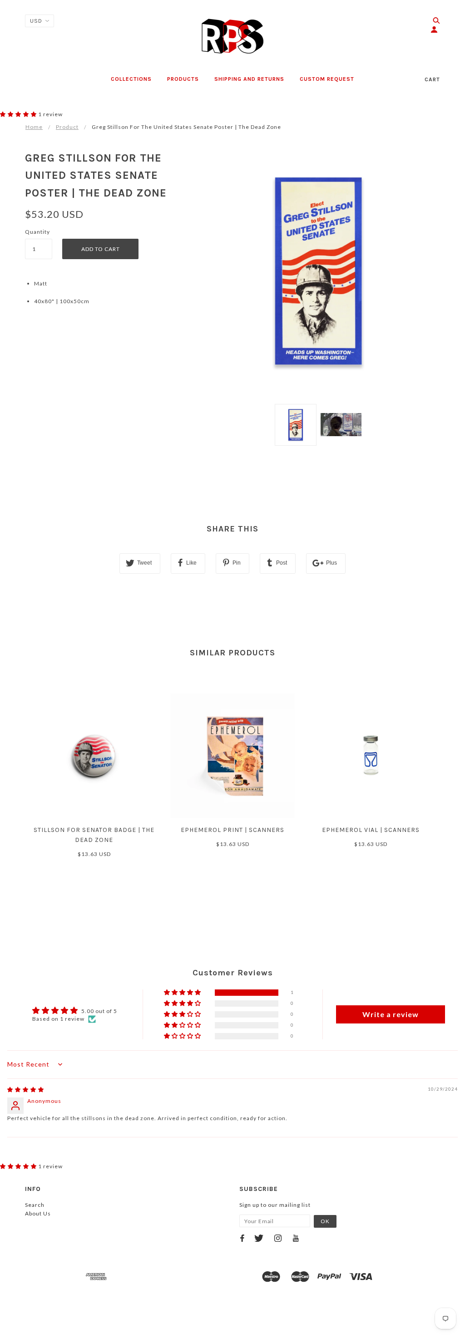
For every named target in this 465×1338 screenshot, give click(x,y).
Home (34, 126)
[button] (19, 114)
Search (35, 1204)
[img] (25, 1089)
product (67, 126)
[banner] (232, 36)
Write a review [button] (390, 1014)
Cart (432, 79)
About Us (38, 1213)
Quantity (37, 231)
